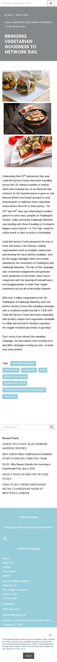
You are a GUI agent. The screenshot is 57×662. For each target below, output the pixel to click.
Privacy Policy (19, 648)
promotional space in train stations (24, 390)
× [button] (50, 634)
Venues (6, 567)
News (43, 370)
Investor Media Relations (16, 581)
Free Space (9, 571)
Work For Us (9, 585)
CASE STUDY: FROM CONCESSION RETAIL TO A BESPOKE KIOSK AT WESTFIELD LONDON (23, 488)
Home (8, 22)
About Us (7, 562)
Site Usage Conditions (14, 589)
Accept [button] (29, 655)
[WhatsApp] (5, 538)
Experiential (11, 370)
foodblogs (29, 370)
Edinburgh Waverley (23, 363)
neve (10, 15)
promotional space (14, 383)
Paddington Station (15, 377)
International (9, 598)
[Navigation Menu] (51, 3)
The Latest (10, 396)
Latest (6, 575)
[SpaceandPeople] (17, 3)
